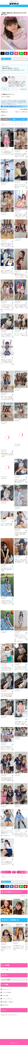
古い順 (23, 119)
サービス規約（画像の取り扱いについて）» (12, 106)
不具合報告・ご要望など (7, 1001)
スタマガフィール (6, 835)
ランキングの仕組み (6, 992)
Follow (4, 88)
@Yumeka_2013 (13, 50)
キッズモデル (8, 58)
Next (22, 872)
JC (3, 58)
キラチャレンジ (20, 641)
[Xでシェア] (3, 53)
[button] (26, 969)
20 (21, 124)
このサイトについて (6, 989)
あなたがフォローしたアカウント (10, 1014)
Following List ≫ (24, 89)
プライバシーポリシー (7, 998)
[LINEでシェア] (21, 53)
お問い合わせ (5, 1005)
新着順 (13, 119)
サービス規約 (5, 995)
